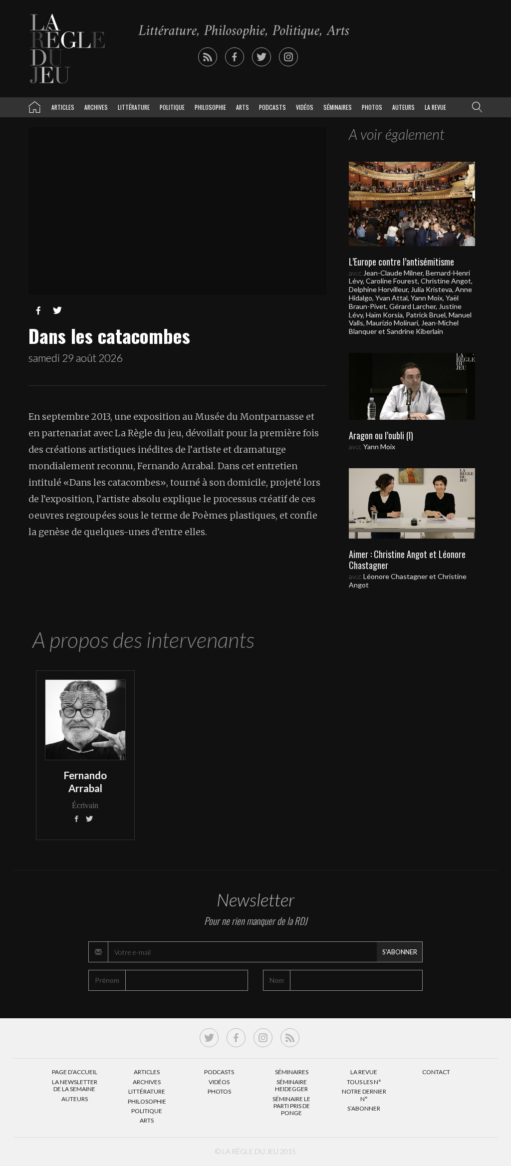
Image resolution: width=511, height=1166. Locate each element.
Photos (372, 107)
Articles (62, 107)
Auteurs (403, 107)
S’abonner (363, 1108)
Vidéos (304, 107)
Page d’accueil (74, 1072)
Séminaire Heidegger (291, 1085)
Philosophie (210, 107)
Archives (96, 107)
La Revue (363, 1072)
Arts (242, 107)
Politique (172, 107)
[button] (475, 107)
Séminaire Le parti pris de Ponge (291, 1106)
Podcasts (272, 107)
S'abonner (399, 952)
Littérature (134, 107)
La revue (435, 107)
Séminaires (337, 107)
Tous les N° (364, 1082)
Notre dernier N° (364, 1095)
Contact (436, 1072)
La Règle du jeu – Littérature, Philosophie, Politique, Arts (34, 105)
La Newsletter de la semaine (74, 1085)
